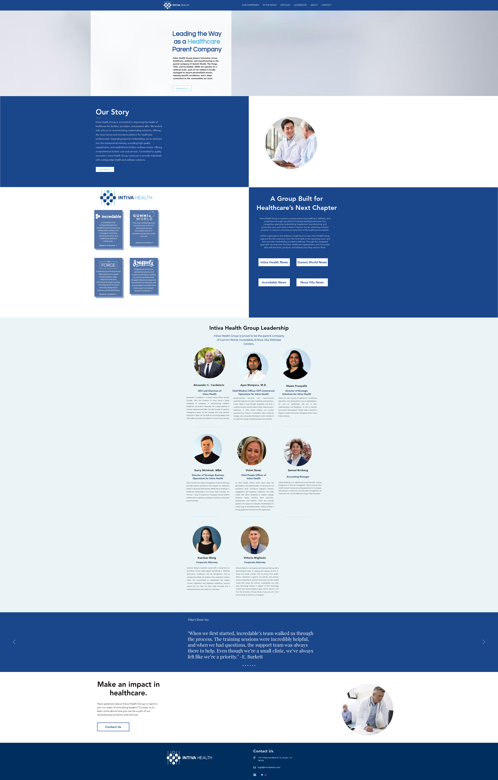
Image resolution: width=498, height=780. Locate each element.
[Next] (484, 642)
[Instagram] (265, 774)
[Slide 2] (245, 665)
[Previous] (14, 642)
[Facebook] (262, 774)
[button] (250, 5)
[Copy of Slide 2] (247, 665)
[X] (258, 774)
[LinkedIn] (254, 774)
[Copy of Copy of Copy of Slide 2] (252, 665)
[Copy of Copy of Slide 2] (250, 665)
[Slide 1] (243, 665)
